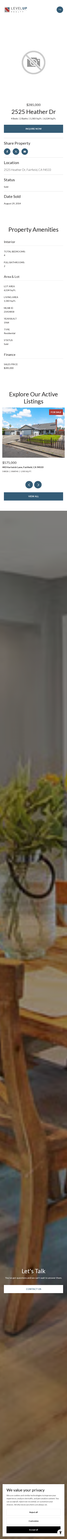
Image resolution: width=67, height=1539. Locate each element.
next (38, 484)
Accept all (33, 1529)
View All (33, 496)
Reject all (33, 1512)
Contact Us (33, 1289)
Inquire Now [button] (34, 128)
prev (29, 484)
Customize (34, 1521)
